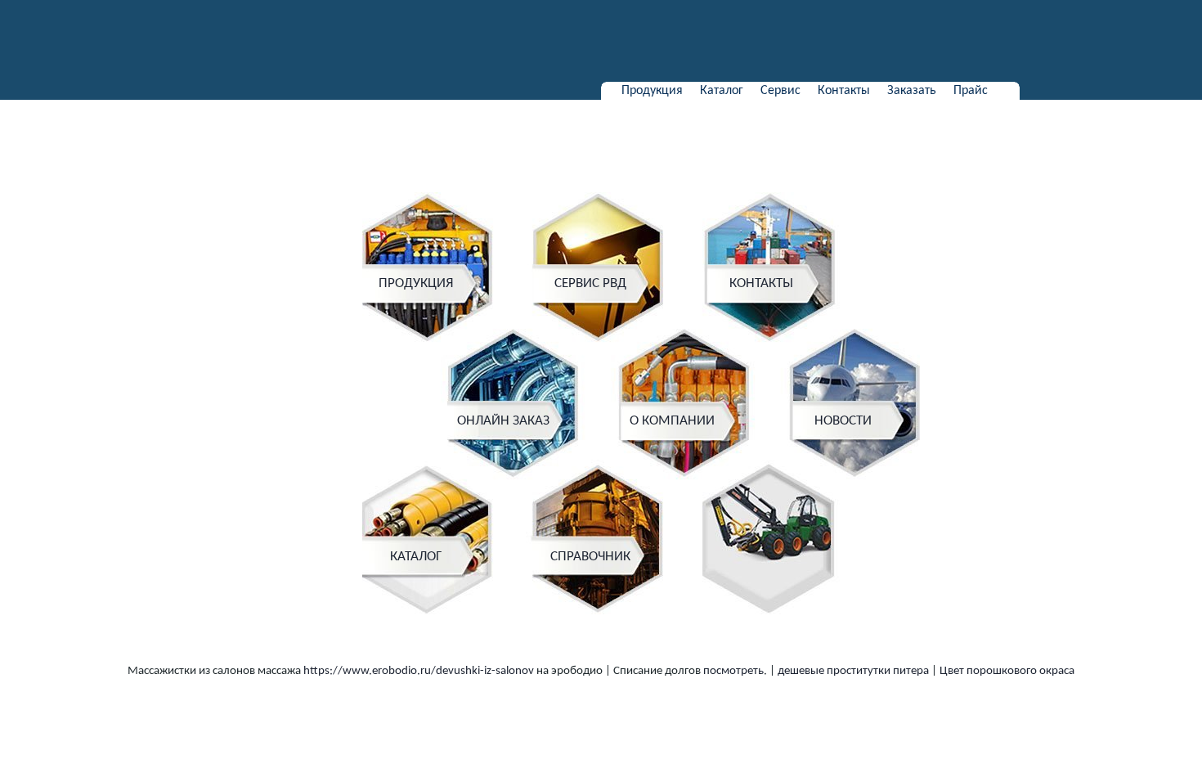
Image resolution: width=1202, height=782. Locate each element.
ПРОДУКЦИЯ (416, 283)
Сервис (780, 90)
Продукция (652, 90)
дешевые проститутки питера (853, 671)
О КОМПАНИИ (672, 421)
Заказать (911, 90)
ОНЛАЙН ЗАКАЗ (503, 421)
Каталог (721, 90)
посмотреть (733, 671)
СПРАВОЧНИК (590, 557)
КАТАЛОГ (416, 557)
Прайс (970, 90)
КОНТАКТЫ (761, 283)
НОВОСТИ (843, 421)
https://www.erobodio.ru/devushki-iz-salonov (418, 671)
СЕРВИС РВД (590, 283)
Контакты (844, 90)
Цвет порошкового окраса (1007, 671)
